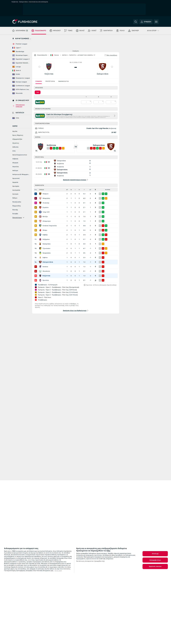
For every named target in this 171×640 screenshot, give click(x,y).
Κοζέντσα (49, 74)
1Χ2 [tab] (37, 92)
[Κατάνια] (40, 266)
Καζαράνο (46, 239)
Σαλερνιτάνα (102, 74)
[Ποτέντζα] (40, 203)
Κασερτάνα (46, 244)
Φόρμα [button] (107, 189)
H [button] (79, 189)
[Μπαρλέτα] (40, 198)
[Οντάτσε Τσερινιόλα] (40, 225)
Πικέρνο (45, 194)
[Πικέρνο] (40, 194)
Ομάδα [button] (41, 189)
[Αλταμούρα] (40, 221)
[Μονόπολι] (40, 271)
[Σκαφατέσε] (40, 253)
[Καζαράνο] (40, 239)
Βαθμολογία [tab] (63, 81)
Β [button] (95, 189)
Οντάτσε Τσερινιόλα (50, 226)
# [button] (35, 189)
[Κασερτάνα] (40, 244)
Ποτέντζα (46, 203)
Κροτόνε (46, 280)
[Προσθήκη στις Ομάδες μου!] (39, 67)
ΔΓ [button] (90, 189)
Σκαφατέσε (47, 253)
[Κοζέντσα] (40, 275)
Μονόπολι (46, 271)
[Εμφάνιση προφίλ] (49, 66)
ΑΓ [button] (67, 189)
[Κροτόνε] (40, 280)
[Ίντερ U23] (40, 212)
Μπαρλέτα (46, 198)
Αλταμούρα (47, 221)
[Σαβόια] (40, 257)
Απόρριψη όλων (155, 560)
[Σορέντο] (40, 207)
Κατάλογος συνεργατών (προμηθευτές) (90, 561)
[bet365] (40, 102)
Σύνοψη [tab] (38, 81)
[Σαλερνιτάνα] (40, 262)
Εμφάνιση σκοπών (155, 566)
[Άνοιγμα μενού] (156, 21)
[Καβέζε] (40, 234)
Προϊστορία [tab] (50, 81)
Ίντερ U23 (46, 212)
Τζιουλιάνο (46, 248)
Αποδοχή (155, 553)
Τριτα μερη (58, 570)
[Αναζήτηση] (135, 21)
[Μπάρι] (40, 230)
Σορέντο (46, 207)
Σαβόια (45, 258)
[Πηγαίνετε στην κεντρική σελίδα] (29, 22)
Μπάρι (45, 230)
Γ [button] (84, 189)
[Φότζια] (40, 216)
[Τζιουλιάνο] (40, 248)
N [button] (71, 189)
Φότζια (45, 217)
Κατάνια (45, 267)
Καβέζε (45, 235)
